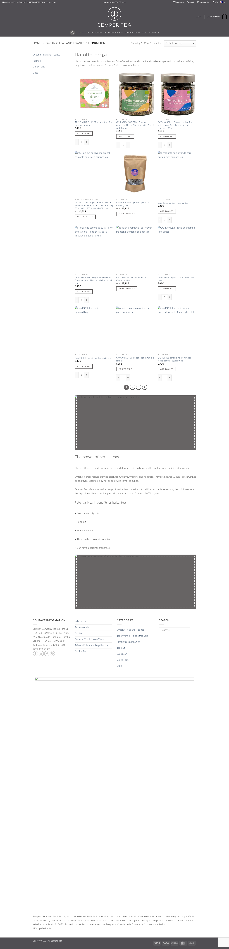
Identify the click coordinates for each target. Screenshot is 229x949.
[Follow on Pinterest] (52, 653)
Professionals (112, 33)
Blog (144, 33)
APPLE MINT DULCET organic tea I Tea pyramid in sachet (93, 123)
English (216, 2)
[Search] (72, 32)
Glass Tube (123, 660)
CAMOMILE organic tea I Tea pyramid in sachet (135, 359)
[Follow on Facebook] (35, 653)
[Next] (144, 387)
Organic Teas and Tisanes (64, 43)
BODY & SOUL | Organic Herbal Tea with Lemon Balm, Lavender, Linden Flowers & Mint (175, 125)
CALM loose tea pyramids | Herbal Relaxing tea (132, 204)
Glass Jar (122, 654)
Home (37, 43)
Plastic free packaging (128, 642)
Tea (79, 33)
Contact (190, 2)
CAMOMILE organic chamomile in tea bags (176, 279)
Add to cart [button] (83, 133)
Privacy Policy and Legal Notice (91, 645)
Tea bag (121, 648)
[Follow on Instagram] (41, 653)
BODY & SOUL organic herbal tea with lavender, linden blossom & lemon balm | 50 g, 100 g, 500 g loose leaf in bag (94, 205)
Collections (93, 33)
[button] (203, 2)
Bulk (119, 666)
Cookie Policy (82, 651)
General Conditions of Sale (89, 639)
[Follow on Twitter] (46, 653)
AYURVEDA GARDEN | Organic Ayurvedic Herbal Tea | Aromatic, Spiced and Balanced (135, 125)
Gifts (35, 73)
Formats (37, 61)
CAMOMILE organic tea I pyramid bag (93, 358)
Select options (85, 217)
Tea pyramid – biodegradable (132, 636)
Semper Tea (131, 33)
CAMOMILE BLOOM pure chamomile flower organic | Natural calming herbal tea (93, 280)
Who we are (178, 2)
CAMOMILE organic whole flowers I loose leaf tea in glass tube (175, 359)
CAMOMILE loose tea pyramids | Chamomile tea (131, 279)
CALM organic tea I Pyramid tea (173, 203)
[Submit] (193, 630)
